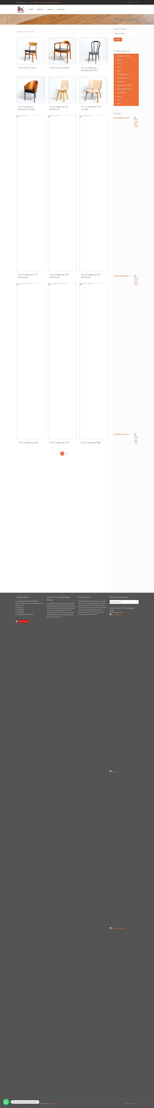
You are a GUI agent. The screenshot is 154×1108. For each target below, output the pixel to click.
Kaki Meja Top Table (123, 74)
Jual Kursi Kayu (52, 1103)
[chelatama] (21, 622)
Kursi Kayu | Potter (27, 67)
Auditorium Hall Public (123, 56)
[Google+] (129, 2)
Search (118, 39)
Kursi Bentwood (122, 78)
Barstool (119, 59)
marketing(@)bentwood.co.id (51, 2)
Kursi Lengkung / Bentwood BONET (89, 69)
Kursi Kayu (120, 81)
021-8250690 (35, 2)
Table (118, 103)
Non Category (121, 92)
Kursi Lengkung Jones (28, 442)
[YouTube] (135, 2)
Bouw (119, 70)
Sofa (118, 100)
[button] (6, 1102)
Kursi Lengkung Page (91, 442)
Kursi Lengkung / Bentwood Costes (26, 107)
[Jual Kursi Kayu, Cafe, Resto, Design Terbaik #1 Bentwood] (20, 9)
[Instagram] (137, 2)
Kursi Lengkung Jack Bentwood (59, 275)
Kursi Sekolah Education (124, 89)
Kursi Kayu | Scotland (60, 67)
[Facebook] (126, 2)
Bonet (119, 63)
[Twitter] (132, 2)
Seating (119, 96)
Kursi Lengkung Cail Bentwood (59, 107)
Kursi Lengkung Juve (59, 442)
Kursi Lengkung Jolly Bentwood (90, 275)
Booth (119, 67)
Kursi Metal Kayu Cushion (124, 85)
